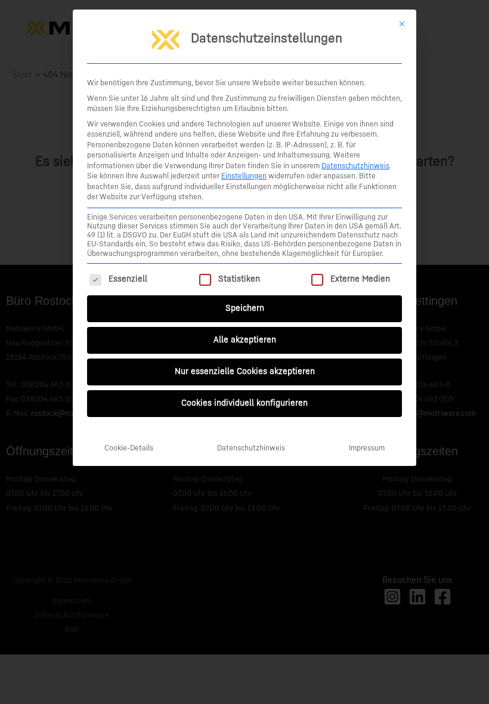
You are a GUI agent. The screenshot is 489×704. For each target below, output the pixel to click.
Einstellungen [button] (244, 176)
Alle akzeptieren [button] (244, 340)
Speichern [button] (244, 308)
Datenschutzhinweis (355, 165)
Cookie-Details (128, 448)
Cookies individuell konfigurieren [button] (244, 403)
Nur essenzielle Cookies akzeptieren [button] (245, 372)
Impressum (367, 448)
